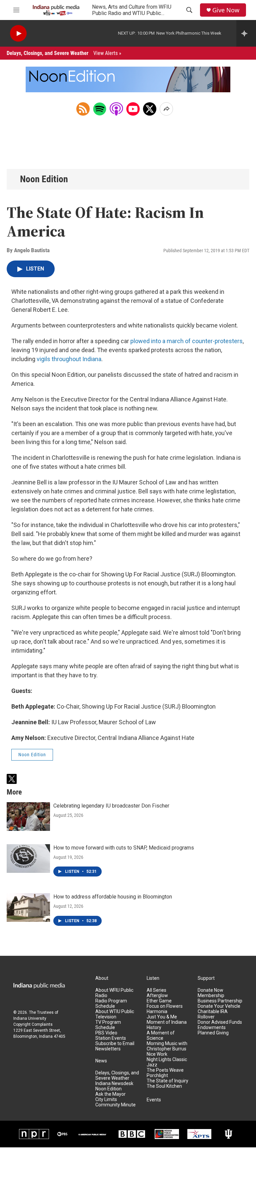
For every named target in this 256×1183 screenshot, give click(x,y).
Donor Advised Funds (220, 1022)
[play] (18, 33)
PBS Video (106, 1032)
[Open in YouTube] (133, 109)
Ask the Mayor (110, 1094)
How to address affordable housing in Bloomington (112, 896)
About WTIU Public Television (114, 1014)
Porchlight (157, 1075)
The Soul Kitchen (164, 1086)
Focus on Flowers (165, 1006)
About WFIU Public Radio (114, 993)
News (101, 1060)
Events (154, 1099)
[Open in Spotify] (99, 109)
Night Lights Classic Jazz (167, 1062)
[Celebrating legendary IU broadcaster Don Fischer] (28, 816)
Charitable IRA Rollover (213, 1014)
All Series (156, 990)
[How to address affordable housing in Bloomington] (28, 907)
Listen (153, 978)
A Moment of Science (161, 1035)
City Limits (106, 1099)
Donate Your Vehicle (219, 1006)
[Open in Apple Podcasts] (116, 109)
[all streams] (246, 33)
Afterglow (157, 995)
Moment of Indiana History (167, 1025)
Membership (211, 995)
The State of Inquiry (167, 1080)
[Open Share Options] (166, 109)
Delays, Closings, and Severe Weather (64, 53)
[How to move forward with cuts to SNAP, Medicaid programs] (28, 858)
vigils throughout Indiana (69, 358)
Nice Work (157, 1054)
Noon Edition (44, 179)
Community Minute (115, 1104)
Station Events (110, 1038)
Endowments (212, 1027)
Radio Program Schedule (111, 1003)
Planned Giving (213, 1032)
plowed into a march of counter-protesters (186, 340)
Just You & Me (162, 1016)
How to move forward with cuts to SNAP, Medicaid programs (123, 848)
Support (206, 978)
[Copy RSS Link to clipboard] (83, 109)
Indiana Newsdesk (114, 1083)
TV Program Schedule (108, 1025)
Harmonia (157, 1011)
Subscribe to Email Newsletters (114, 1046)
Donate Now (210, 990)
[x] (149, 109)
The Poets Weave (165, 1070)
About (101, 978)
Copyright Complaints (33, 1024)
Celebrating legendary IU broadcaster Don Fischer (111, 806)
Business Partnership (220, 1000)
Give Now (225, 10)
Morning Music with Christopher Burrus (167, 1046)
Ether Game (159, 1000)
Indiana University (29, 1018)
